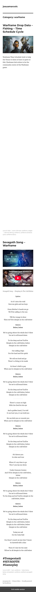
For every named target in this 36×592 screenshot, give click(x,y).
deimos (6, 232)
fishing (12, 232)
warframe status (11, 234)
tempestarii (10, 572)
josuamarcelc (10, 6)
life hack (18, 230)
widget (30, 230)
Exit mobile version (18, 589)
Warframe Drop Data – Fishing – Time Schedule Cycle (18, 28)
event (14, 230)
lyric (13, 570)
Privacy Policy (16, 581)
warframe (25, 230)
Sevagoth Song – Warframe (14, 244)
